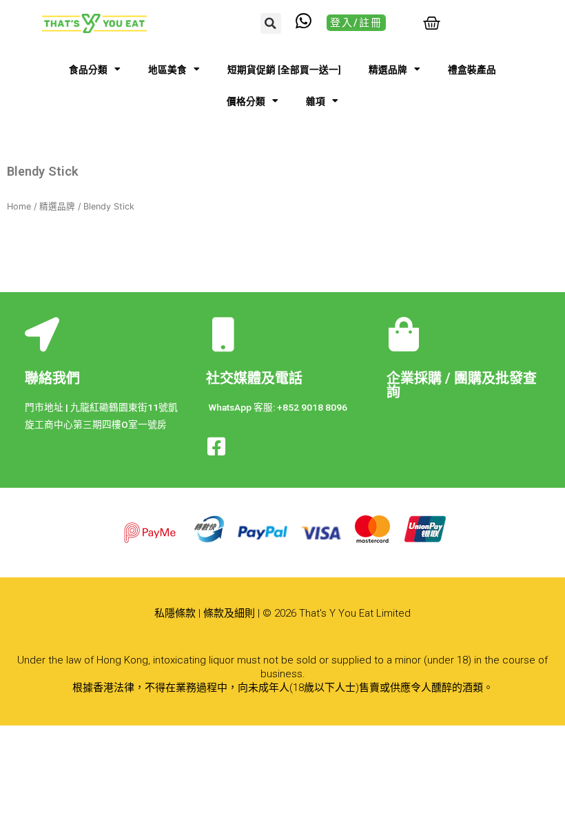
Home (19, 206)
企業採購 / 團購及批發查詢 (462, 385)
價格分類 (246, 101)
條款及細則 (229, 613)
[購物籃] (432, 23)
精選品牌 (388, 69)
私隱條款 (175, 613)
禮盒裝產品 (472, 69)
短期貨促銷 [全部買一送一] (284, 69)
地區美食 (167, 69)
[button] (270, 23)
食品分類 (88, 69)
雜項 (315, 101)
